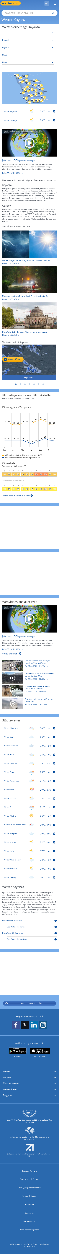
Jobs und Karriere (29, 1171)
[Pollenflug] (46, 3)
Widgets (7, 1077)
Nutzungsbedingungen (29, 1229)
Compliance (29, 1213)
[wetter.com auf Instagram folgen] (43, 1025)
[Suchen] (52, 13)
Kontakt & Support (29, 1196)
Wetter (6, 1071)
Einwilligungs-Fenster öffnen (29, 1187)
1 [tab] (15, 384)
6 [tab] (38, 384)
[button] (29, 1071)
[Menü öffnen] (54, 3)
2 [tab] (20, 384)
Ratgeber (7, 1095)
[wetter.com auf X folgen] (25, 1025)
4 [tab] (29, 384)
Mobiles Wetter (11, 1083)
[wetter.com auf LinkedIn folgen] (34, 1025)
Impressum (29, 1204)
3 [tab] (24, 384)
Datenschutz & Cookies (29, 1179)
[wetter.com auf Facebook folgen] (16, 1025)
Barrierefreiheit (29, 1221)
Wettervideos (10, 1089)
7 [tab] (43, 384)
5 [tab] (34, 384)
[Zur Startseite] (12, 3)
